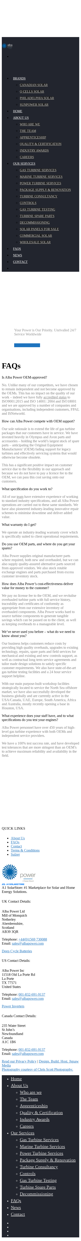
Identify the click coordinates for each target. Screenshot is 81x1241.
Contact (16, 846)
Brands (19, 78)
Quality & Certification (40, 144)
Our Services (22, 1132)
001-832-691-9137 (31, 994)
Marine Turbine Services (41, 176)
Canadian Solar (34, 85)
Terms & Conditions (25, 850)
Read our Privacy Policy (19, 1061)
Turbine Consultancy (38, 196)
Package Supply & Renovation (45, 190)
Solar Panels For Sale (39, 229)
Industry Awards (34, 150)
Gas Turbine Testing (37, 209)
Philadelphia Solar (37, 98)
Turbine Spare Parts (37, 216)
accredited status (55, 397)
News (16, 1207)
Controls (28, 203)
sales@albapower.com (28, 943)
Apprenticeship (33, 137)
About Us (18, 838)
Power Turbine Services (40, 183)
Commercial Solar (36, 235)
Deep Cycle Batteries (17, 951)
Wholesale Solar (35, 242)
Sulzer (15, 854)
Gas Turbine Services (38, 170)
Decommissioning (35, 222)
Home (16, 1078)
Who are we (30, 124)
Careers (27, 1126)
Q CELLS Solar (32, 91)
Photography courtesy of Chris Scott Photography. (37, 1069)
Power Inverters (13, 1006)
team (20, 497)
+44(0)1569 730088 (32, 939)
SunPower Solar (34, 104)
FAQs (15, 842)
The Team (28, 131)
